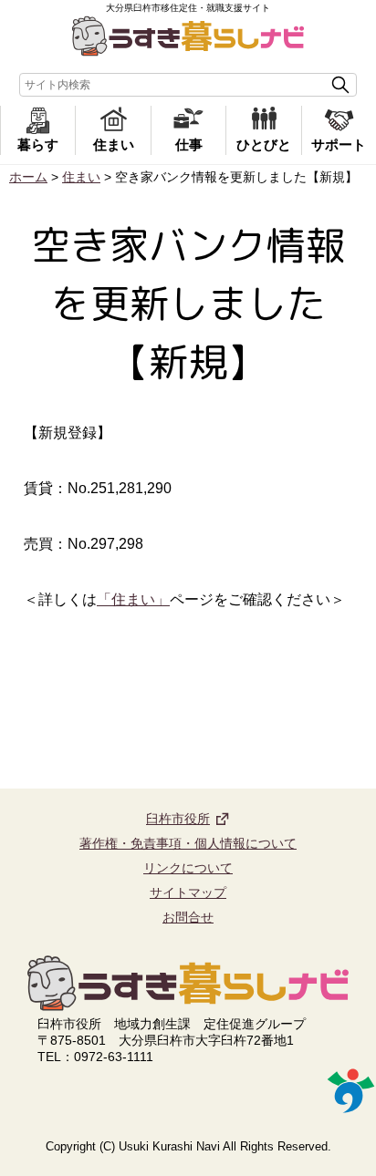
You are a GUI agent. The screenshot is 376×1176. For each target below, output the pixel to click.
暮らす (37, 144)
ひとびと (263, 144)
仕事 (189, 144)
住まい (113, 144)
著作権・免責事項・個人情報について (188, 843)
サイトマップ (188, 892)
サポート (338, 144)
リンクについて (188, 868)
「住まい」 (133, 599)
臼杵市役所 (178, 818)
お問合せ (188, 917)
